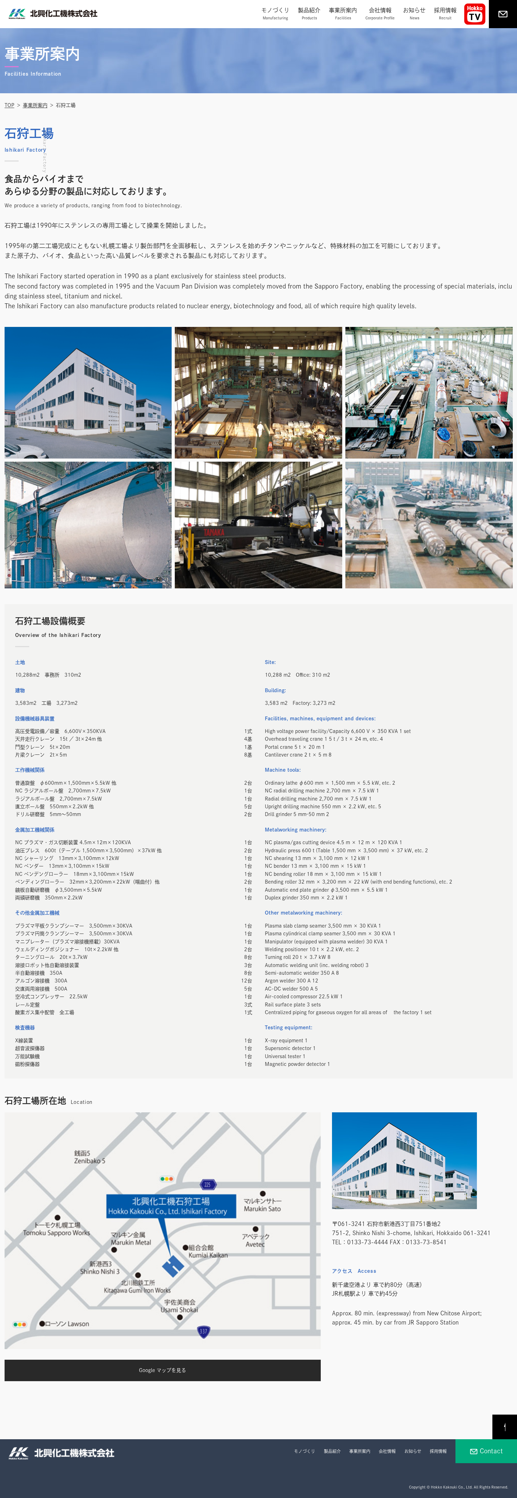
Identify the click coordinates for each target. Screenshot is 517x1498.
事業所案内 (343, 13)
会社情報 (380, 13)
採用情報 (445, 13)
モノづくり (275, 13)
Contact (491, 1451)
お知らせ (414, 13)
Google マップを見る (162, 1370)
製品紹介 (309, 13)
